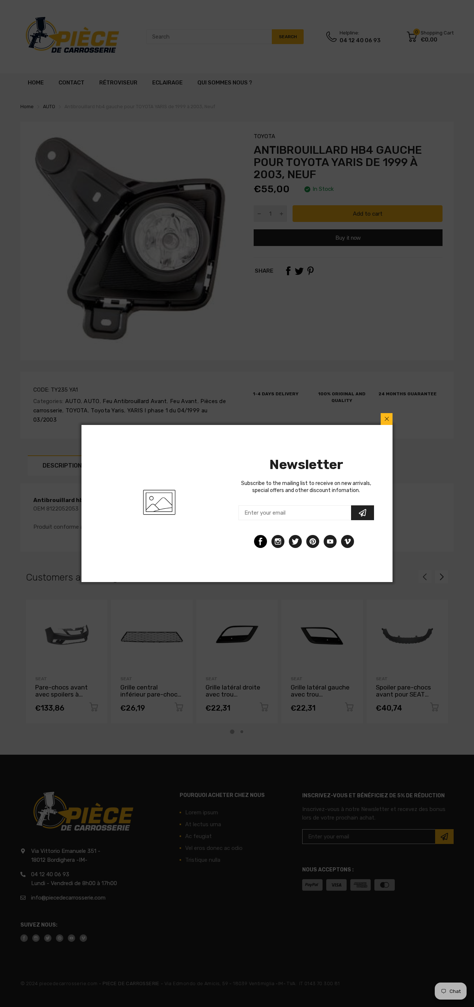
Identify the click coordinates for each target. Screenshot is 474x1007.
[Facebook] (260, 541)
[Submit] (362, 512)
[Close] (387, 419)
